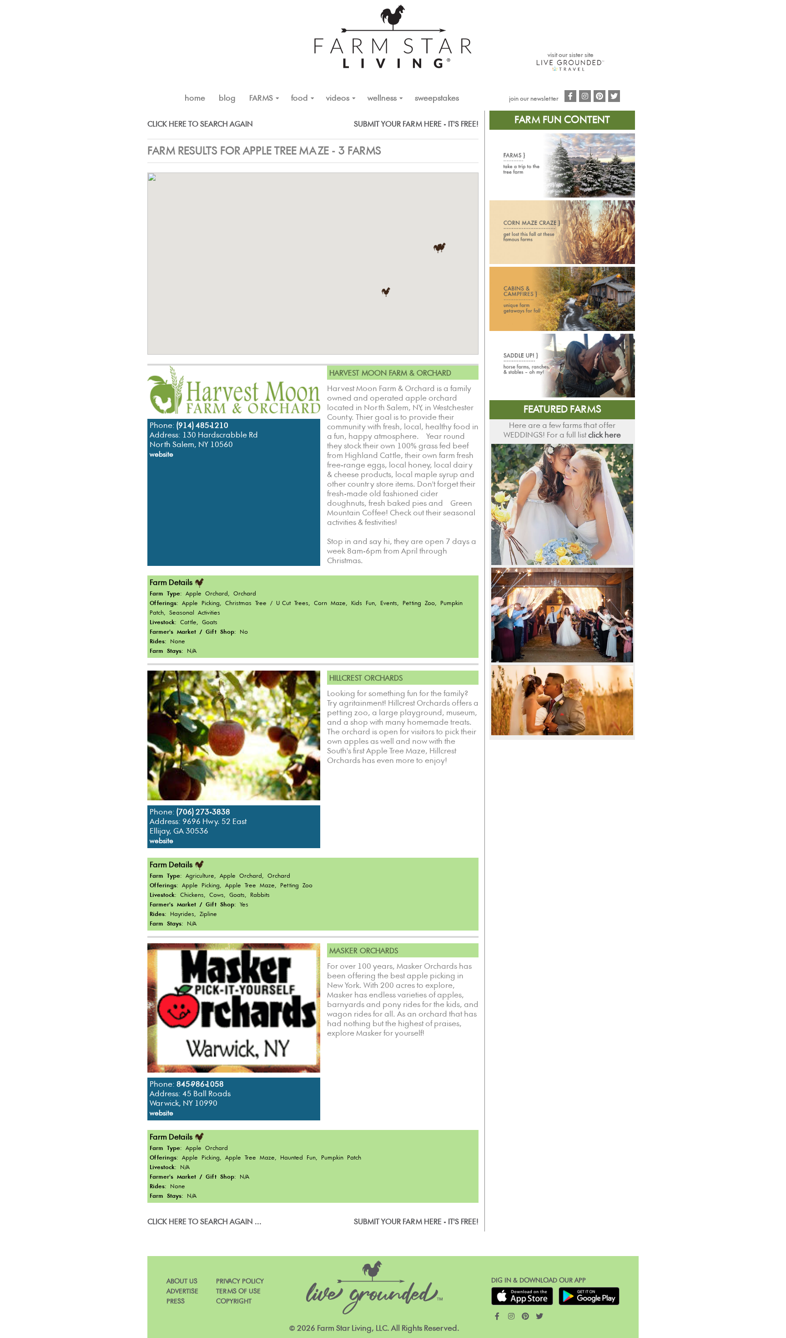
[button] (386, 292)
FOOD (299, 98)
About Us (181, 1281)
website (161, 454)
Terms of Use (238, 1291)
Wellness (382, 98)
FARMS (261, 98)
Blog (227, 98)
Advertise (182, 1291)
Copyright (234, 1301)
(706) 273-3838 (203, 812)
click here (604, 435)
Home (195, 98)
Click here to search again (200, 124)
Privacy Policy (240, 1281)
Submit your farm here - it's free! (416, 124)
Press (175, 1301)
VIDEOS (337, 98)
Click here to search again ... (204, 1221)
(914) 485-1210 (202, 425)
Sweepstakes (437, 98)
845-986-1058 (200, 1084)
